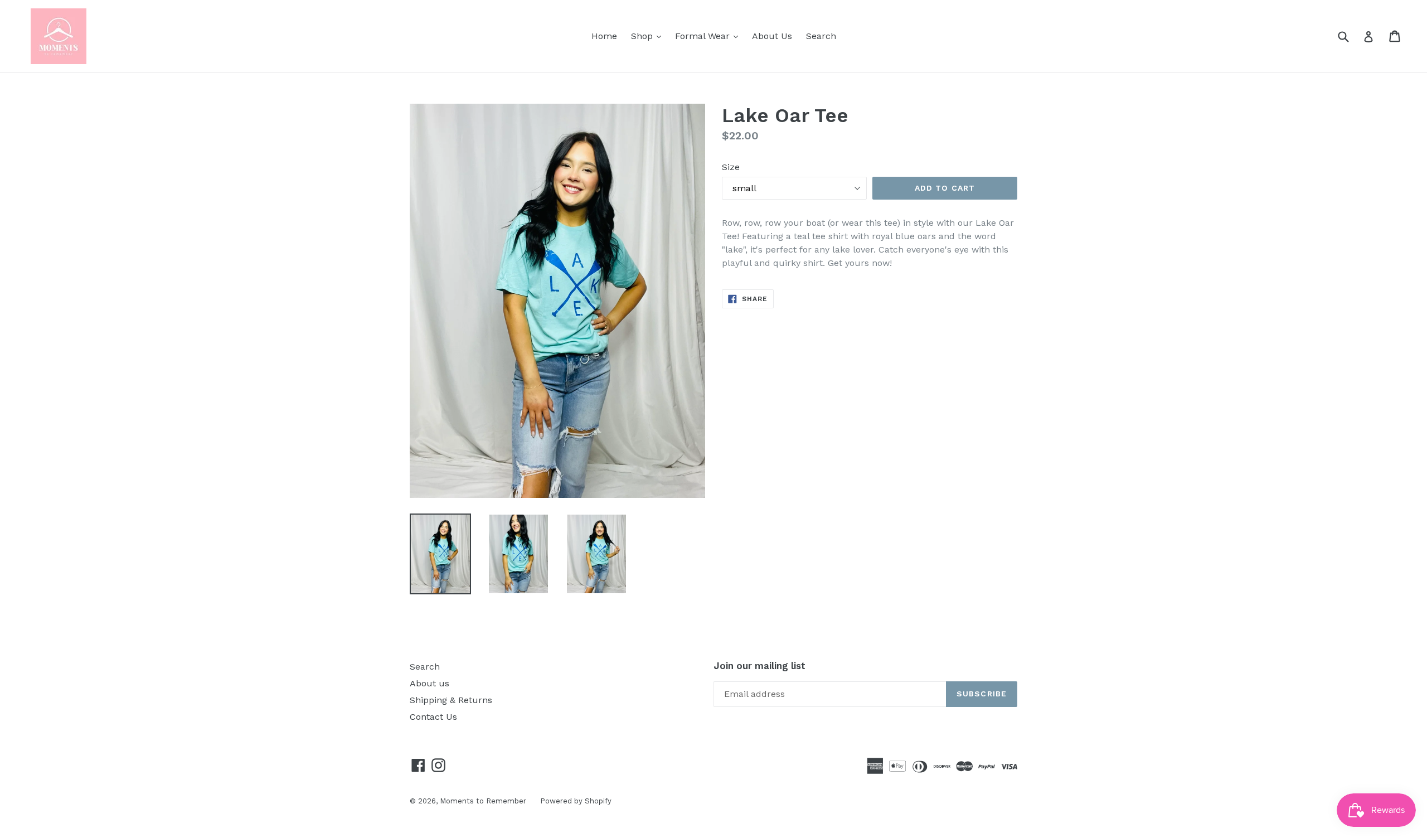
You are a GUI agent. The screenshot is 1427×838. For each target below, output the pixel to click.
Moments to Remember (483, 801)
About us (429, 683)
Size (731, 167)
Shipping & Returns (451, 700)
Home (604, 36)
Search (821, 36)
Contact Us (433, 716)
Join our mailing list (759, 665)
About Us (772, 36)
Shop (649, 35)
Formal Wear (709, 35)
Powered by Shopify (575, 801)
